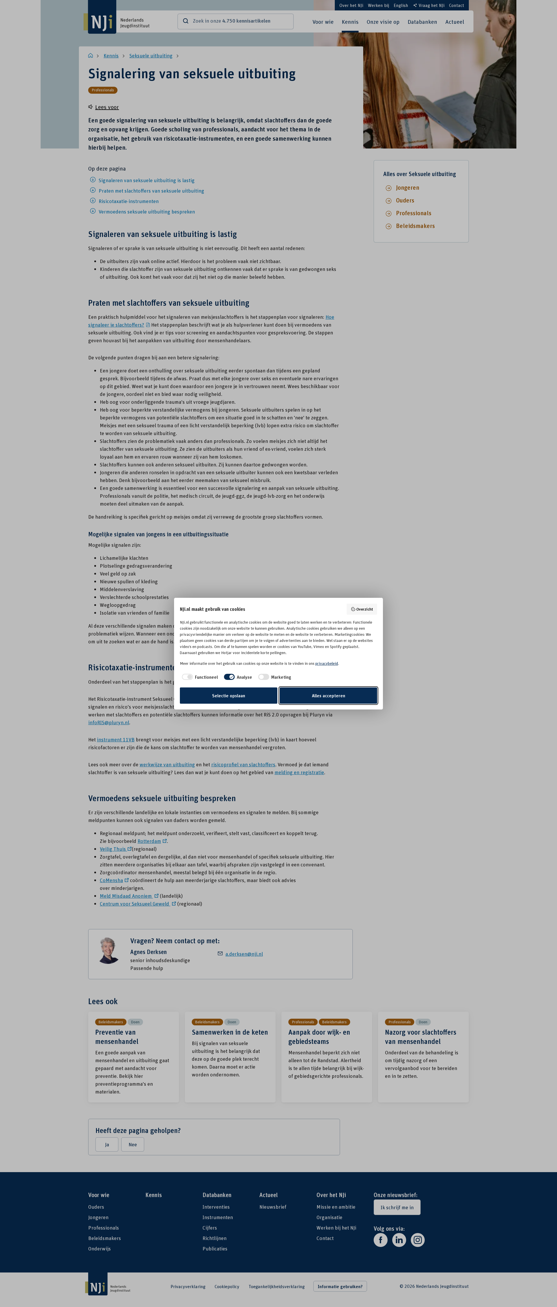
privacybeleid (326, 663)
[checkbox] (199, 677)
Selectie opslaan (228, 695)
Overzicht (364, 609)
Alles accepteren (328, 695)
